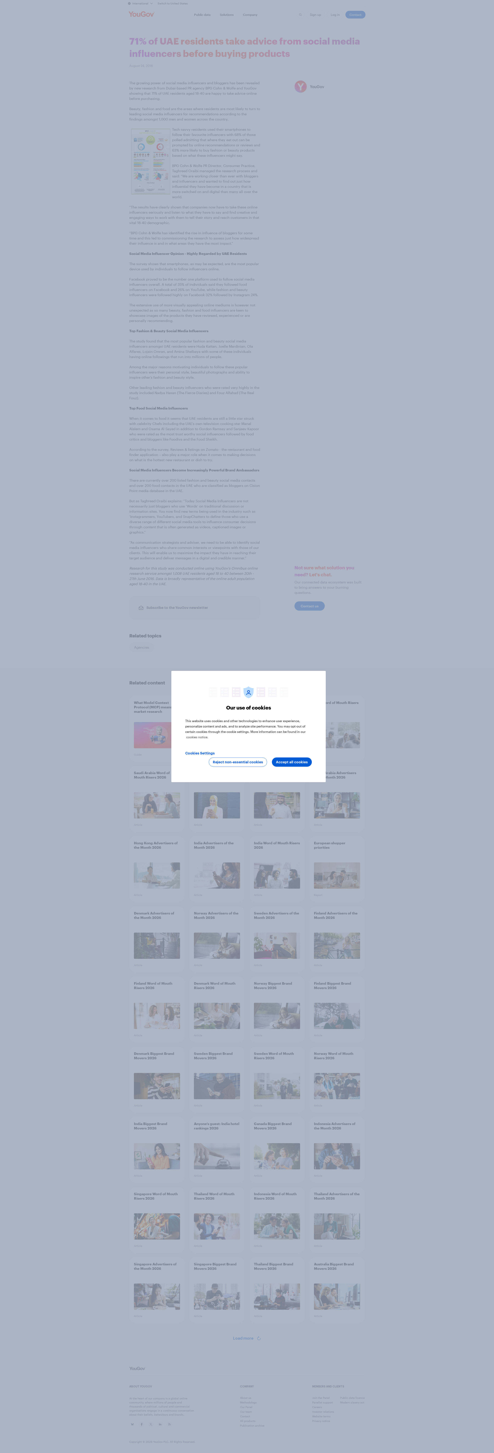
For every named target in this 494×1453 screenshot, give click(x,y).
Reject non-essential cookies (238, 762)
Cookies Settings (200, 753)
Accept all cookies (292, 762)
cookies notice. (197, 737)
